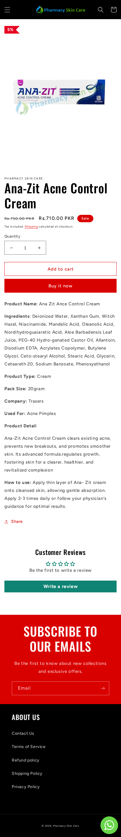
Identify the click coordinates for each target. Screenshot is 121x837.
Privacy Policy (26, 786)
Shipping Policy (27, 773)
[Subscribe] (102, 688)
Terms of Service (29, 746)
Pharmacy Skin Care (66, 825)
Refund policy (26, 760)
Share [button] (17, 521)
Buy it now (60, 286)
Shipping (31, 226)
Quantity (12, 236)
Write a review (60, 586)
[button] (7, 9)
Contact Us (23, 733)
